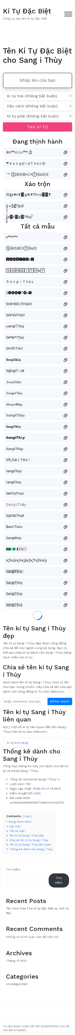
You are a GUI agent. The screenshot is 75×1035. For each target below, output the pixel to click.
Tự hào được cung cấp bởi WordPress (30, 1026)
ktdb (37, 793)
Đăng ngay (60, 701)
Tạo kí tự (37, 127)
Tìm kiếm (13, 869)
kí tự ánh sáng (17, 743)
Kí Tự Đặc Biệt (27, 11)
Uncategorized (17, 984)
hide (27, 816)
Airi (5, 1030)
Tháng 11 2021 (16, 961)
